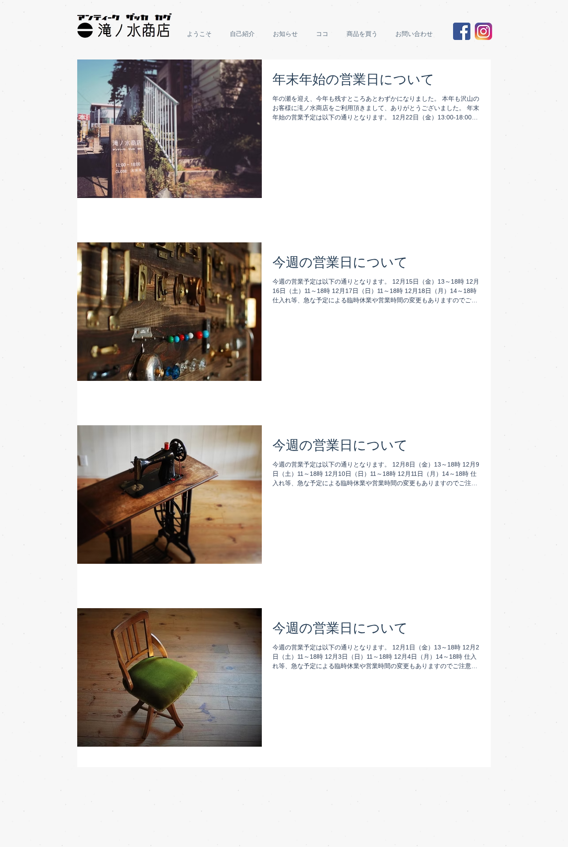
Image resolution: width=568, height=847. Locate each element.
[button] (364, 34)
